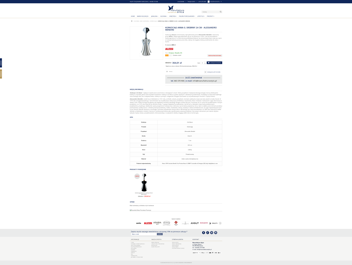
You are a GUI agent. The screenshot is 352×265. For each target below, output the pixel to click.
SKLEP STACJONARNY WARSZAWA (139, 1)
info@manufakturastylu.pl (205, 81)
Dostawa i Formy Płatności (138, 244)
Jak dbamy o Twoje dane (137, 257)
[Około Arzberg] (166, 223)
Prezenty (210, 16)
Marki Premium (155, 242)
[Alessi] (193, 49)
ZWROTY (133, 252)
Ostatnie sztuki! (177, 55)
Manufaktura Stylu (168, 262)
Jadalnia (154, 16)
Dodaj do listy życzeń (213, 72)
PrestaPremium (188, 262)
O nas (132, 242)
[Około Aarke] (138, 223)
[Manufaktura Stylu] (176, 9)
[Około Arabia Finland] (157, 223)
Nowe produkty (155, 246)
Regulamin (133, 248)
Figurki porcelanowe (186, 16)
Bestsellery (154, 245)
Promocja (1, 74)
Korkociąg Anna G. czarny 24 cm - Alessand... (144, 193)
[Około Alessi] (148, 223)
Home (133, 16)
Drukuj (170, 71)
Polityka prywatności (136, 246)
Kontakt (133, 249)
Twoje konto (175, 242)
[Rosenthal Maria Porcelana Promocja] (176, 210)
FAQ (132, 254)
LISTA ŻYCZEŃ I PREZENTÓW (157, 244)
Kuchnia (163, 16)
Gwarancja (133, 251)
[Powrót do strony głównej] (131, 21)
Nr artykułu (168, 45)
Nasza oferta (156, 239)
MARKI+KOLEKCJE (142, 16)
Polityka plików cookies (178, 248)
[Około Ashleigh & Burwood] (185, 223)
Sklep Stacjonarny (135, 245)
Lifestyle (200, 16)
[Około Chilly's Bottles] (213, 223)
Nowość (1, 62)
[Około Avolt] (194, 223)
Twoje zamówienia (176, 244)
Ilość (199, 63)
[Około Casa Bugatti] (204, 223)
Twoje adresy (175, 245)
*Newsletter (134, 255)
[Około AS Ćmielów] (176, 223)
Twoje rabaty (175, 246)
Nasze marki (176, 219)
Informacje (135, 239)
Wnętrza (172, 16)
